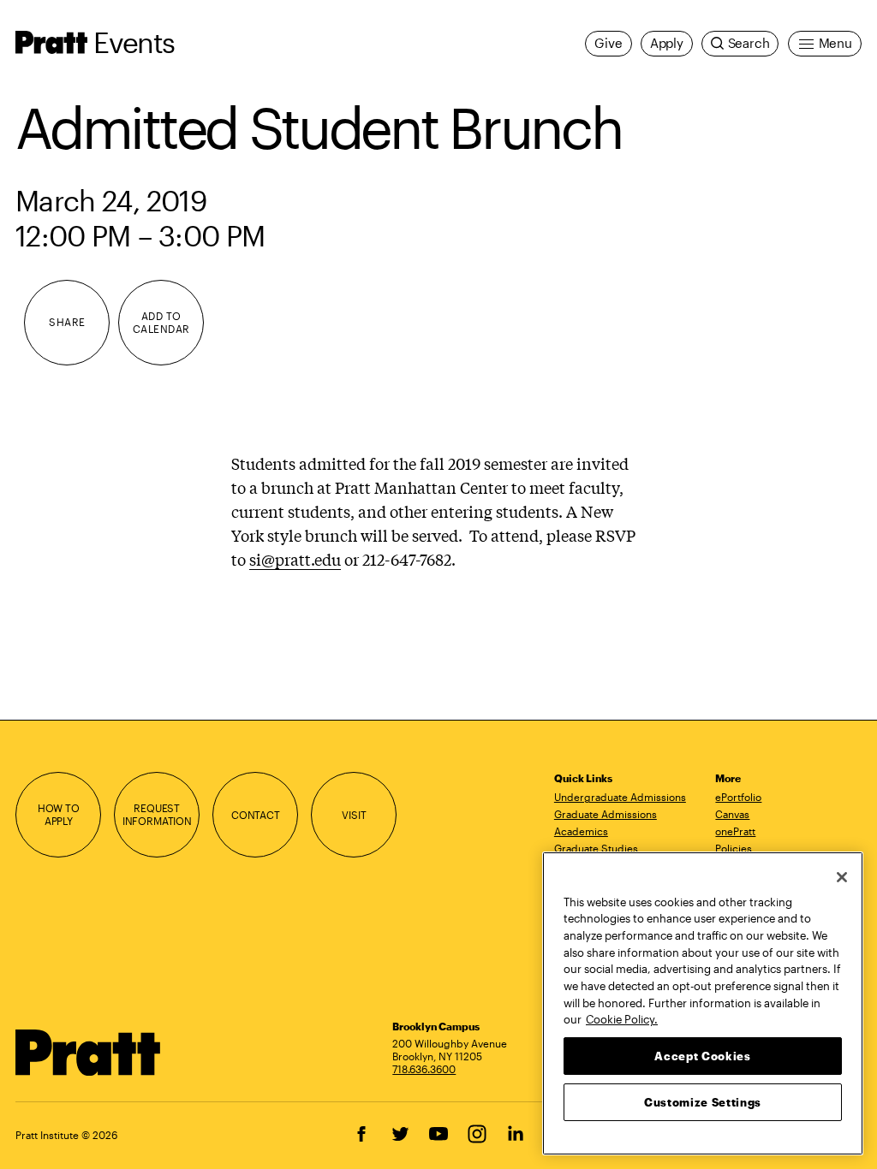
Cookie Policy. (622, 1019)
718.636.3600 (424, 1069)
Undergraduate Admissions (620, 797)
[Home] (88, 1053)
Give (608, 43)
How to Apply (59, 814)
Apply (666, 43)
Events (133, 42)
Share (67, 322)
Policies (733, 848)
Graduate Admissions (605, 814)
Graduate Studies (596, 848)
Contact (255, 815)
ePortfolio (738, 797)
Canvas (732, 814)
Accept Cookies (702, 1056)
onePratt (735, 831)
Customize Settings (702, 1102)
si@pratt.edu (295, 559)
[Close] (842, 877)
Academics (581, 831)
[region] (702, 1003)
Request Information (157, 814)
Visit (354, 815)
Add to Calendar (161, 322)
